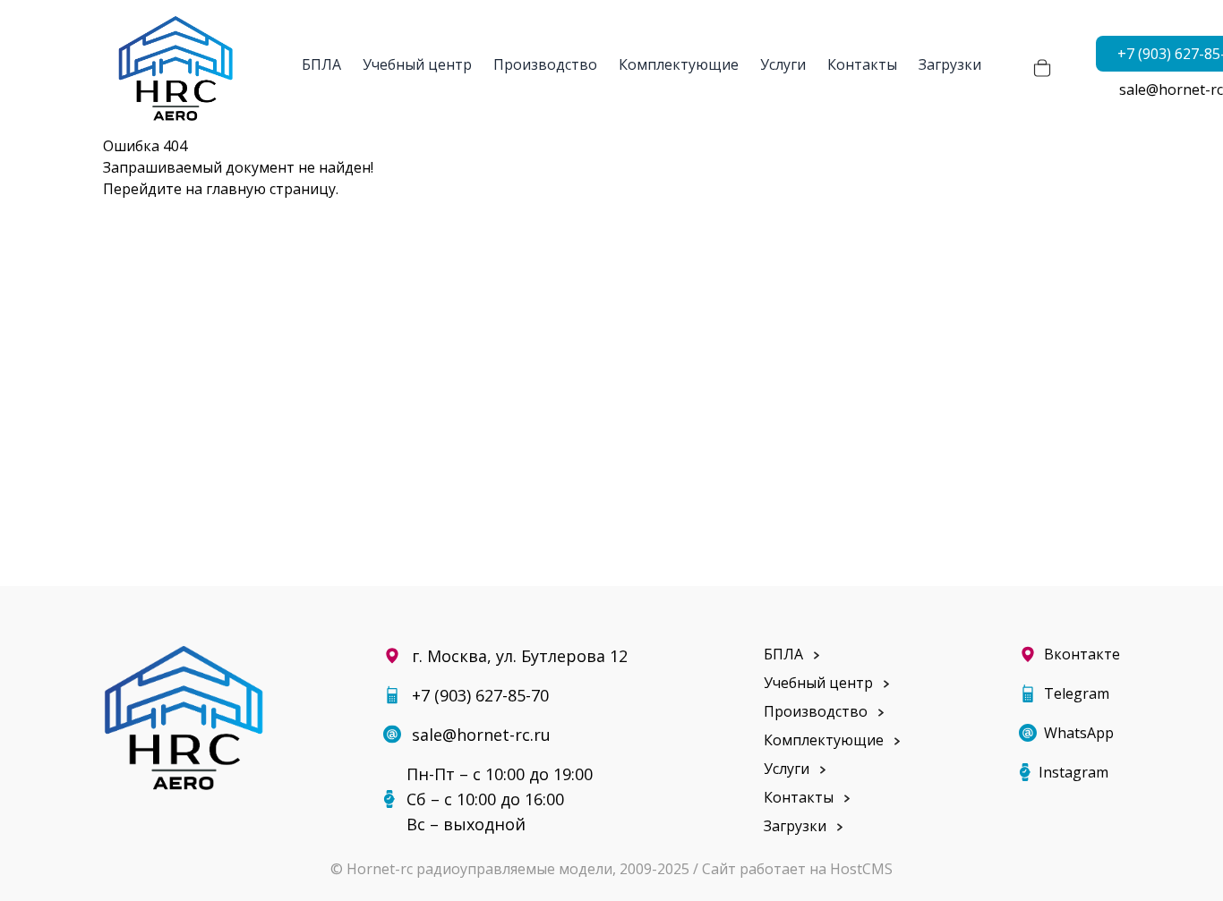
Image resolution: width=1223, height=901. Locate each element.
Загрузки (950, 64)
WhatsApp (1079, 733)
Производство (545, 64)
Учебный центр (417, 64)
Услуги (783, 64)
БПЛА (321, 64)
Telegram (1076, 693)
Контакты (862, 64)
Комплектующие (679, 64)
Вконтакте (1082, 654)
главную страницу (271, 189)
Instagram (1073, 772)
